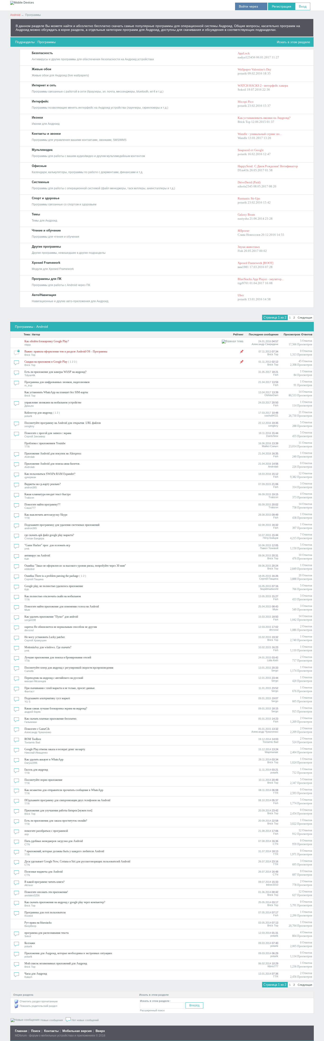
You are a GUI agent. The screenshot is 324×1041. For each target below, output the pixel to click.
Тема (27, 334)
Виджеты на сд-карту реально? (42, 484)
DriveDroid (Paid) (249, 182)
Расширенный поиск (152, 1010)
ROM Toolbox (32, 739)
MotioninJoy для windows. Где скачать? (47, 647)
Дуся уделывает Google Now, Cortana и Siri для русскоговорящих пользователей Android (77, 861)
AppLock (244, 53)
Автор (36, 334)
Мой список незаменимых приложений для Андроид (55, 963)
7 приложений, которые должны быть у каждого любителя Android (64, 851)
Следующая (305, 317)
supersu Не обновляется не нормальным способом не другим (60, 627)
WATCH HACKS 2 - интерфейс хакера (263, 85)
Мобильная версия (77, 1031)
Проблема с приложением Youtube (44, 443)
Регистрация (281, 6)
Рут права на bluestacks (38, 922)
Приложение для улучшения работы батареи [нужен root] (58, 810)
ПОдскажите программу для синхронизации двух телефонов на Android (67, 800)
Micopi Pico (246, 101)
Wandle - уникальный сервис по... (260, 134)
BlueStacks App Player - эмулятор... (261, 279)
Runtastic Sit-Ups (249, 198)
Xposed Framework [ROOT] (255, 263)
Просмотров (292, 334)
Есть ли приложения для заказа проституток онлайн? (55, 820)
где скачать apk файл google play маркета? (49, 535)
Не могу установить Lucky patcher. (44, 637)
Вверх (100, 1031)
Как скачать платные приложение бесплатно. (50, 718)
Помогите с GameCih (37, 729)
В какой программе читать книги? (44, 882)
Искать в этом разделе (293, 42)
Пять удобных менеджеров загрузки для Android (53, 841)
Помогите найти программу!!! (42, 504)
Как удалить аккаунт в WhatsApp (43, 759)
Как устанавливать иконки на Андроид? (264, 118)
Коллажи (29, 943)
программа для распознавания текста (46, 933)
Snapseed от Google (251, 150)
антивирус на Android (37, 555)
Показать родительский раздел (38, 1005)
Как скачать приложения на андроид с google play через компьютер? (64, 902)
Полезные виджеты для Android (43, 871)
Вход (302, 6)
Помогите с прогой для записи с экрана (47, 433)
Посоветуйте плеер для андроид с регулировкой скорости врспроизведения (68, 667)
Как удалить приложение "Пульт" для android (51, 616)
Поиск (35, 1031)
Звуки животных (249, 247)
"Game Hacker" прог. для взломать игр (47, 545)
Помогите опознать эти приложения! (46, 892)
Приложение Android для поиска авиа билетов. (52, 463)
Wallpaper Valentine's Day (254, 69)
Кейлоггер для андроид (38, 412)
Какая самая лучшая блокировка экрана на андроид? (55, 708)
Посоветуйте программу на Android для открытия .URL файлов (62, 423)
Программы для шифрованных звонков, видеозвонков (57, 382)
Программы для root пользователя (45, 912)
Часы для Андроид (35, 973)
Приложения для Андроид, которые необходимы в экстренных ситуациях (68, 953)
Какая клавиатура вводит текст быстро (47, 494)
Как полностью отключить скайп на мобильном (52, 596)
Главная (21, 1031)
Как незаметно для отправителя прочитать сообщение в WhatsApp (63, 790)
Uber (241, 295)
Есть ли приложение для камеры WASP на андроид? (55, 372)
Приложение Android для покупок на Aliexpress (52, 453)
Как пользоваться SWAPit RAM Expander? (49, 474)
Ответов (306, 334)
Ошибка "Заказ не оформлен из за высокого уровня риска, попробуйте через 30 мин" (75, 565)
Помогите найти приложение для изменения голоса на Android (61, 606)
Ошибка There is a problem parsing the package (51, 576)
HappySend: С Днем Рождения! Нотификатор (268, 166)
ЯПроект (244, 230)
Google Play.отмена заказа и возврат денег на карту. (55, 749)
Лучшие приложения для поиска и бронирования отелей (57, 657)
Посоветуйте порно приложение (43, 780)
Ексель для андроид (36, 769)
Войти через (251, 6)
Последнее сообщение (263, 334)
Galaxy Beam (246, 214)
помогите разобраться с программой (46, 831)
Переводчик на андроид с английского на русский (53, 678)
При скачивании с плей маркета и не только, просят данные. (59, 688)
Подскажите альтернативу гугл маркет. (47, 698)
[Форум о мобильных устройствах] (22, 2)
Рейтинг (238, 334)
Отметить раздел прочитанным (39, 1001)
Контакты (51, 1031)
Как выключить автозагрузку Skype (45, 514)
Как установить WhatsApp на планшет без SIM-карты (56, 392)
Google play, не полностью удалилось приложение (53, 586)
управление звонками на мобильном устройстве (52, 402)
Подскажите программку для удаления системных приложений (61, 525)
